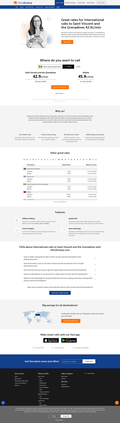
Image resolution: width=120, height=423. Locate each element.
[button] (59, 2)
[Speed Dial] (63, 219)
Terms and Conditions (20, 383)
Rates (41, 381)
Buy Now (67, 42)
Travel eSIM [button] (81, 3)
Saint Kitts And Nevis (33, 169)
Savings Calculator (44, 392)
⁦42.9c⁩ (69, 187)
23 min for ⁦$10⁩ (92, 187)
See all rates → (60, 93)
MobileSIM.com (65, 386)
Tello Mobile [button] (91, 3)
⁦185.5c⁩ (69, 194)
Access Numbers (50, 7)
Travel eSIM (41, 400)
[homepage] (23, 2)
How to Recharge (44, 398)
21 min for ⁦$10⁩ (92, 171)
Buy (17, 7)
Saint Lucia (30, 176)
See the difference (71, 321)
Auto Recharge (75, 228)
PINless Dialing (28, 218)
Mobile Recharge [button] (70, 3)
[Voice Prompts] (17, 229)
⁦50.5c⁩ (69, 181)
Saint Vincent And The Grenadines (37, 184)
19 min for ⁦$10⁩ (92, 181)
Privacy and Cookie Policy (21, 381)
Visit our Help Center (60, 293)
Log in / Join (101, 2)
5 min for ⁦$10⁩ (92, 194)
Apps (58, 7)
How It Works (43, 405)
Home (16, 376)
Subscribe (89, 361)
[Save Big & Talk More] (37, 317)
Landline (29, 171)
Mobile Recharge (42, 394)
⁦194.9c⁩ (69, 197)
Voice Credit (41, 376)
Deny (54, 416)
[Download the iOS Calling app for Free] (51, 340)
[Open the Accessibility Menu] (3, 403)
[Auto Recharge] (63, 229)
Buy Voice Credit (60, 87)
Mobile (29, 173)
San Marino (30, 200)
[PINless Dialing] (17, 219)
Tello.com (63, 384)
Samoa (29, 192)
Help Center (64, 376)
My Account (18, 378)
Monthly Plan (29, 7)
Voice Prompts (28, 228)
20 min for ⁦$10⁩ (92, 173)
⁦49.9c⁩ (69, 173)
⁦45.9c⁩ (69, 171)
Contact (63, 378)
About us (17, 385)
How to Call (39, 7)
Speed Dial (73, 218)
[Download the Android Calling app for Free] (69, 340)
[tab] (23, 159)
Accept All (66, 416)
